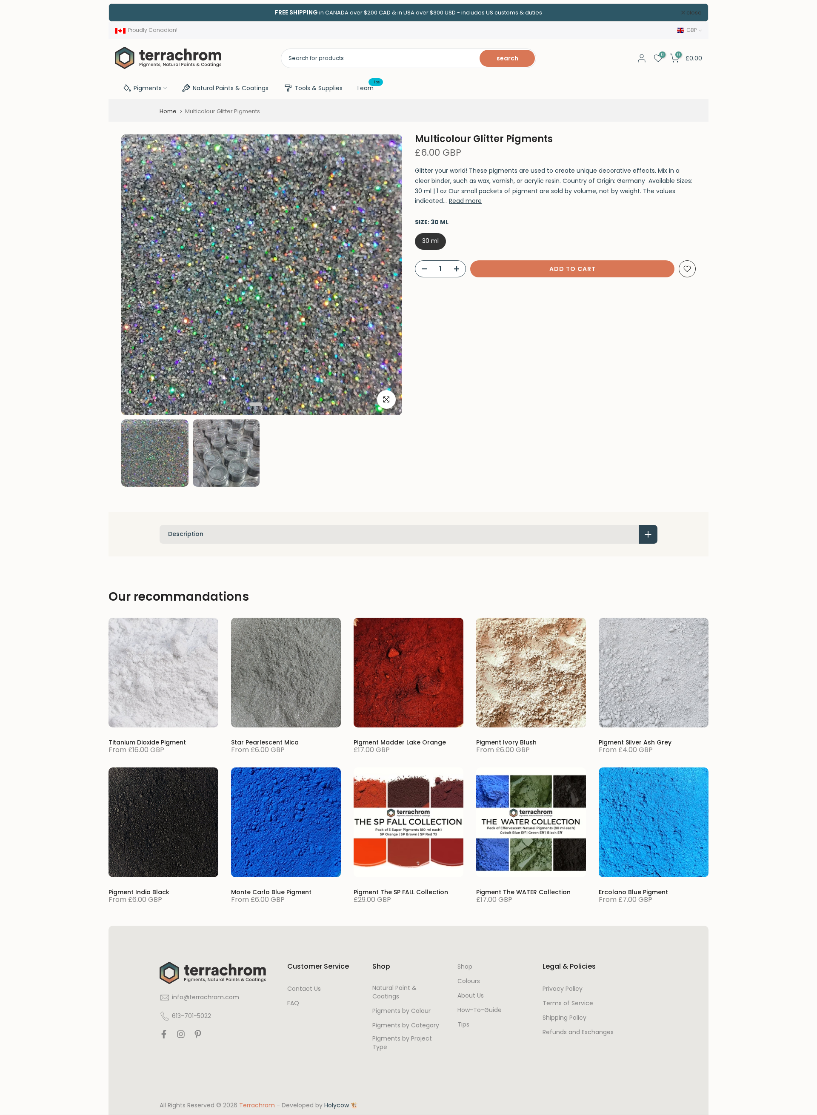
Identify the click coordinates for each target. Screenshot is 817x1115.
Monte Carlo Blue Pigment (271, 892)
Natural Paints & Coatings (231, 88)
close (127, 12)
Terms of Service (568, 1003)
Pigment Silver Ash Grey (635, 742)
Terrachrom (257, 1105)
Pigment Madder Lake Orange (400, 742)
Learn (368, 87)
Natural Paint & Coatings (394, 992)
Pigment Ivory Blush (506, 742)
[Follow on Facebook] (164, 1036)
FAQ (293, 1003)
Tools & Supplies (318, 88)
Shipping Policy (564, 1018)
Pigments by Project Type (402, 1043)
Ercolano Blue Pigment (633, 892)
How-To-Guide (479, 1010)
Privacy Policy (563, 989)
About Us (470, 996)
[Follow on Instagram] (181, 1036)
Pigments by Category (405, 1025)
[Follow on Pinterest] (198, 1036)
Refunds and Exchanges (578, 1032)
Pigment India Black (139, 892)
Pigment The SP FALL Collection (401, 892)
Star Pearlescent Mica (265, 742)
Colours (468, 981)
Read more (465, 201)
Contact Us (304, 989)
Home (168, 111)
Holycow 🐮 (341, 1105)
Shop (464, 967)
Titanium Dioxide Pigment (147, 742)
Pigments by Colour (401, 1011)
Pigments (148, 88)
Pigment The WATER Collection (523, 892)
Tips (463, 1025)
